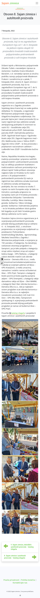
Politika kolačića (28, 580)
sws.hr (20, 595)
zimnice (10, 3)
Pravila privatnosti (11, 580)
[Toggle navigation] (36, 3)
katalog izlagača (18, 313)
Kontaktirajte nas (20, 582)
